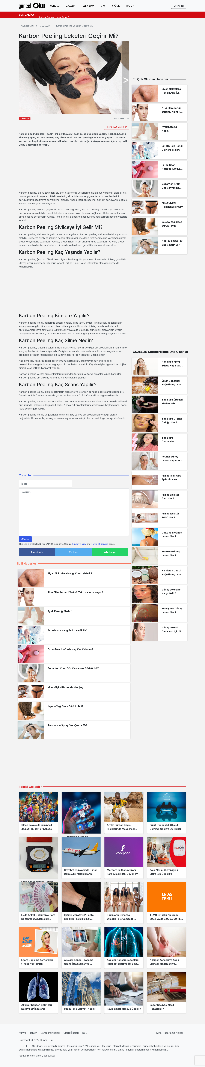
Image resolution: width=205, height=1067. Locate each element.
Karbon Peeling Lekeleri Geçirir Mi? (74, 25)
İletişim (33, 1032)
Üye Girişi (179, 5)
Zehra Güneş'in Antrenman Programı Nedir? (64, 14)
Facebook (37, 552)
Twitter (73, 552)
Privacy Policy (79, 544)
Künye (22, 1032)
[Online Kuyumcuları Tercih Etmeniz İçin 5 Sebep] (38, 858)
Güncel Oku (27, 25)
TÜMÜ (129, 5)
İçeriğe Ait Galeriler (117, 127)
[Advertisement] (74, 169)
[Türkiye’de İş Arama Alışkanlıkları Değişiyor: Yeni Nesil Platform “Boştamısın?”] (81, 813)
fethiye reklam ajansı (30, 1055)
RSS (84, 1032)
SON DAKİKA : (27, 14)
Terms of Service (99, 544)
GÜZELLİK (45, 25)
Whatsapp (110, 552)
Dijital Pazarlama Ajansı (169, 1032)
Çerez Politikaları (50, 1032)
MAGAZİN (70, 5)
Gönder (25, 539)
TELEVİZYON (88, 5)
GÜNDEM (55, 5)
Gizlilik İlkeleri (71, 1032)
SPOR (103, 5)
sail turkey (49, 1055)
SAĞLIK (116, 5)
